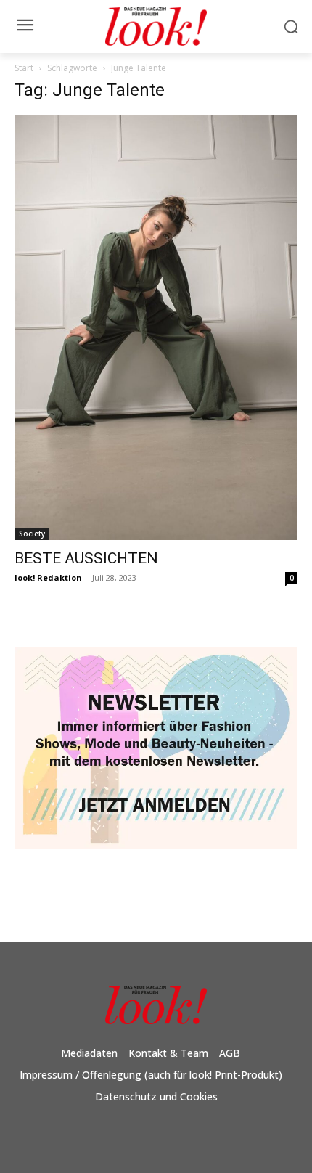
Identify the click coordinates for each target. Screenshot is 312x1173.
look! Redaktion (48, 577)
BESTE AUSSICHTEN (86, 558)
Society (32, 533)
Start (24, 68)
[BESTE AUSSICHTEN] (156, 327)
